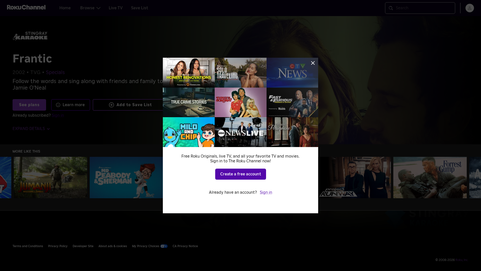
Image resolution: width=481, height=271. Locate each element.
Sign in (266, 192)
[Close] (313, 63)
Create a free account (240, 174)
